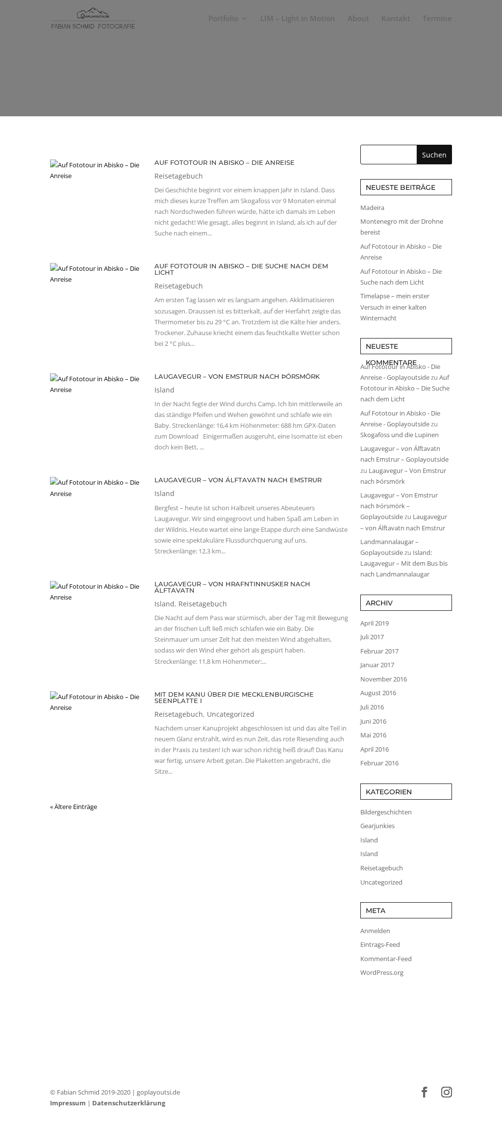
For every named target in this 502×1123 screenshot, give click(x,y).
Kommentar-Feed (386, 958)
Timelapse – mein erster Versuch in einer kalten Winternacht (394, 306)
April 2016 (374, 749)
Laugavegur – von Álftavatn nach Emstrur (238, 480)
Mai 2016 (373, 735)
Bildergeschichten (386, 812)
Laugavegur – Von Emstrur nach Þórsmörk (237, 376)
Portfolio (223, 19)
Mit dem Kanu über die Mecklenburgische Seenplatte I (234, 697)
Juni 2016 (373, 721)
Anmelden (375, 930)
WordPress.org (381, 972)
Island (164, 389)
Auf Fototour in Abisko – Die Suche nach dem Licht (241, 269)
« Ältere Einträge (73, 806)
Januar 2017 (377, 664)
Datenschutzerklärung (128, 1102)
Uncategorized (230, 714)
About (358, 19)
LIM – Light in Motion (297, 19)
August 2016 (378, 692)
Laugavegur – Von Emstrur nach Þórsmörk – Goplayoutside (399, 506)
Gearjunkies (377, 825)
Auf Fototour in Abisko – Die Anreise (224, 162)
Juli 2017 (372, 636)
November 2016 (383, 679)
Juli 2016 (372, 707)
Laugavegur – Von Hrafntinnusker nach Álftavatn (232, 587)
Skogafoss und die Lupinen (399, 434)
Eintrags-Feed (380, 944)
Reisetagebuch (178, 176)
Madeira (372, 207)
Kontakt (395, 19)
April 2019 (374, 623)
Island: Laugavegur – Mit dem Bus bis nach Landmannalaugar (404, 563)
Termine (437, 19)
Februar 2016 (379, 762)
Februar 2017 (379, 651)
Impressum (68, 1102)
